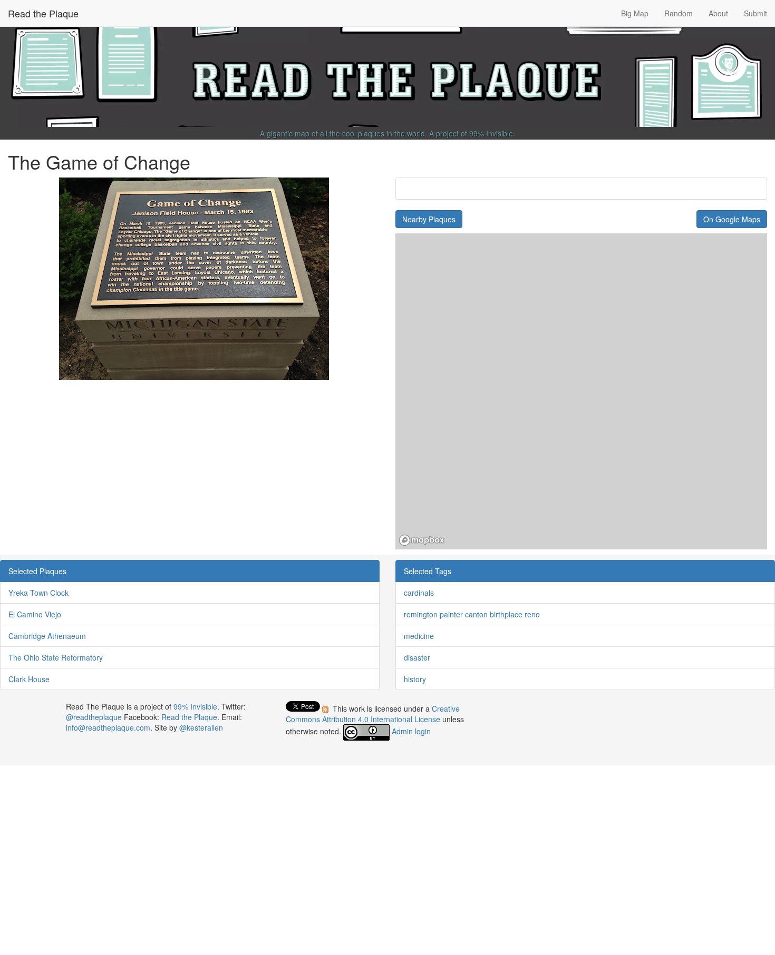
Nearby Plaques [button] (429, 219)
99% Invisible (491, 133)
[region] (581, 391)
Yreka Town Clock (38, 592)
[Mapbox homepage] (422, 540)
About (718, 13)
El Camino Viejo (34, 614)
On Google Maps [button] (731, 219)
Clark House (29, 679)
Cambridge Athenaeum (47, 636)
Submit (755, 13)
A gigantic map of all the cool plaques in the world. (343, 133)
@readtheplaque (94, 717)
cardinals (419, 592)
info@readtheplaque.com (108, 727)
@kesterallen (201, 727)
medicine (419, 636)
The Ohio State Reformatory (55, 657)
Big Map (634, 13)
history (415, 679)
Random (678, 13)
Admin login (411, 731)
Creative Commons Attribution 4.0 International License (373, 713)
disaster (417, 657)
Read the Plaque (43, 13)
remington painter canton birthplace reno (472, 614)
